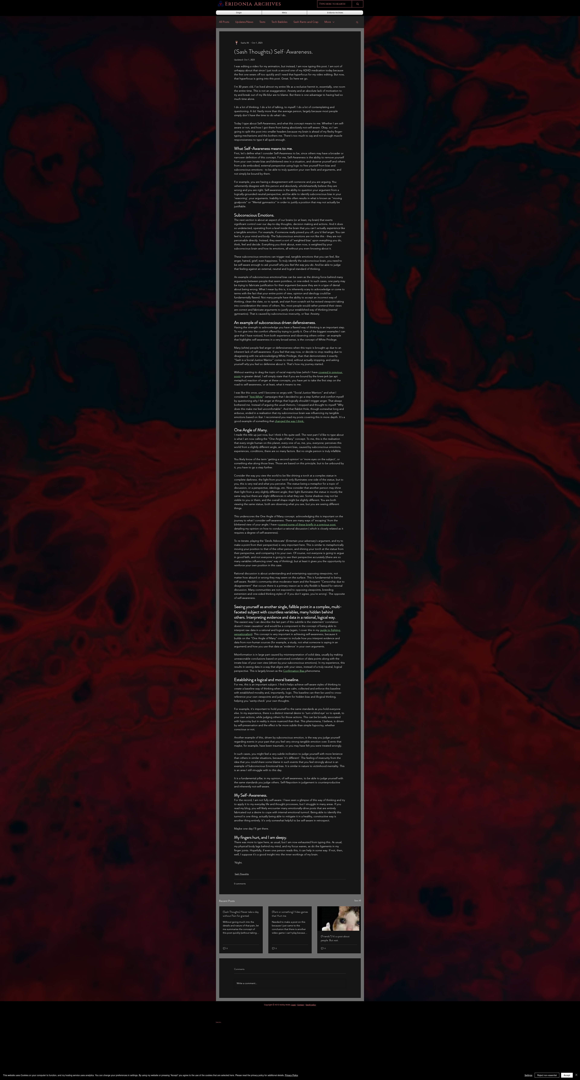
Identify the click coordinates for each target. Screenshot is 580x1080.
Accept (567, 1075)
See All (357, 900)
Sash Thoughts (242, 874)
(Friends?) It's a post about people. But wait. (335, 938)
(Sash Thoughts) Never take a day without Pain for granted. (241, 914)
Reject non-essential (547, 1075)
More (327, 22)
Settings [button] (528, 1075)
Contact (300, 1005)
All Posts (224, 22)
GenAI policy (311, 1005)
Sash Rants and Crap (305, 22)
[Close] (576, 1075)
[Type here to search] (357, 4)
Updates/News (244, 22)
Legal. (293, 1005)
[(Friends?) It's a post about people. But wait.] (339, 918)
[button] (357, 22)
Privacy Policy (291, 1075)
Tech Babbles (279, 22)
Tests (262, 22)
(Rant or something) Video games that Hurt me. (290, 914)
